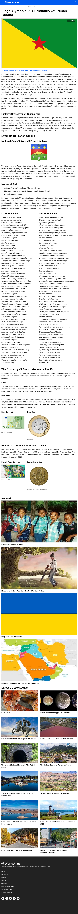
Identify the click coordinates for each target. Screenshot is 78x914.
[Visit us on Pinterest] (14, 898)
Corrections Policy (6, 889)
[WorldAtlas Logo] (12, 2)
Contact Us (4, 874)
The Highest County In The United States (55, 765)
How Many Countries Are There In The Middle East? (20, 683)
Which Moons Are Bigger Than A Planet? (55, 713)
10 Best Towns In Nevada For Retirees (54, 793)
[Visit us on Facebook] (6, 898)
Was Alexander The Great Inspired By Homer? (18, 739)
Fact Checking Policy (7, 886)
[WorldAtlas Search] (76, 2)
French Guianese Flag (10, 70)
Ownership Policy (6, 892)
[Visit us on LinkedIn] (18, 898)
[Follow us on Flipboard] (2, 898)
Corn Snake (5, 713)
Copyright (4, 880)
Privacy (3, 877)
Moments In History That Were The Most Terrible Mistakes (23, 591)
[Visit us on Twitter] (10, 898)
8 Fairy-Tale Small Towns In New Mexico (16, 850)
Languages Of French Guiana (12, 544)
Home (3, 871)
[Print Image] (71, 21)
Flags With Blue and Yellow (11, 637)
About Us (4, 883)
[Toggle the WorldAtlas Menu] (2, 2)
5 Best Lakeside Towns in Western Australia (57, 739)
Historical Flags (23, 70)
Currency (44, 70)
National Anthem (35, 70)
